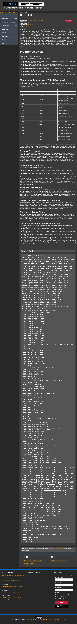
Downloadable (37, 560)
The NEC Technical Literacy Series (11, 597)
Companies (5, 29)
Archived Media (28, 560)
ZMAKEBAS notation (57, 548)
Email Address (59, 577)
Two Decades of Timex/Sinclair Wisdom (11, 581)
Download (68, 21)
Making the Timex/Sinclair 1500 (11, 592)
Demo (25, 26)
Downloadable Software (8, 22)
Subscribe (61, 602)
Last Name (58, 587)
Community (5, 36)
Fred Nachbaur (42, 20)
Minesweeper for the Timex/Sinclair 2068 (12, 587)
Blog (3, 43)
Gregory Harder (33, 20)
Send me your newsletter (63, 594)
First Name (58, 582)
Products (4, 32)
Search (3, 15)
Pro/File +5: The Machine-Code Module (13, 575)
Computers (5, 18)
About (3, 39)
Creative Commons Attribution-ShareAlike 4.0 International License (47, 619)
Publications (5, 25)
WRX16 (50, 30)
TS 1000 (30, 24)
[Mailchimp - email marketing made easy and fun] (61, 607)
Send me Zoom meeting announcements (62, 597)
